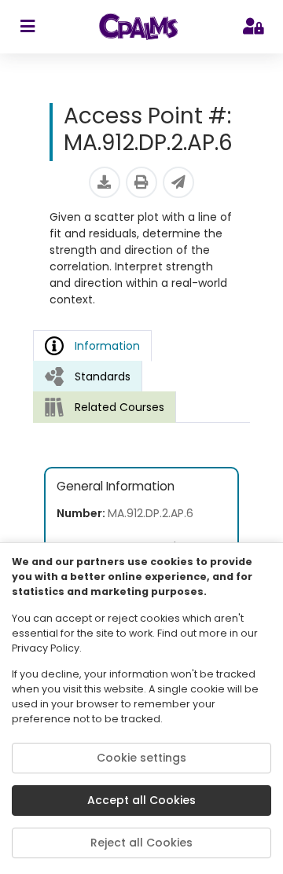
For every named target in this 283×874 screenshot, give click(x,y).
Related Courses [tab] (119, 407)
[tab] (87, 376)
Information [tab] (107, 346)
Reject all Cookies (141, 842)
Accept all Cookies (141, 800)
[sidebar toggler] (27, 26)
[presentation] (87, 376)
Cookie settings (141, 758)
